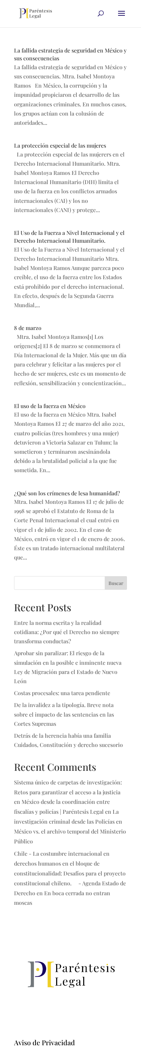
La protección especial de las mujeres (60, 145)
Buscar (115, 583)
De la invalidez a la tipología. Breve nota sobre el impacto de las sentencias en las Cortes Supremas (64, 714)
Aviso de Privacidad (44, 1042)
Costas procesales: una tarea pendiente (62, 692)
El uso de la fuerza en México (50, 405)
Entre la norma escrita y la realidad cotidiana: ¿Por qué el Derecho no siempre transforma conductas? (66, 632)
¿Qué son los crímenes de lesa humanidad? (67, 493)
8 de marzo (27, 327)
